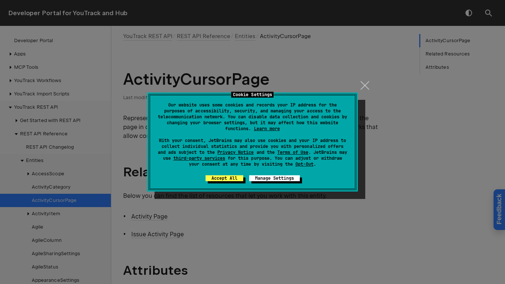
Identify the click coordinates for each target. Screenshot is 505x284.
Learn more (267, 129)
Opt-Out (304, 164)
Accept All (224, 178)
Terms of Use (292, 152)
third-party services (199, 158)
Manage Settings (274, 178)
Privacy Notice (235, 152)
